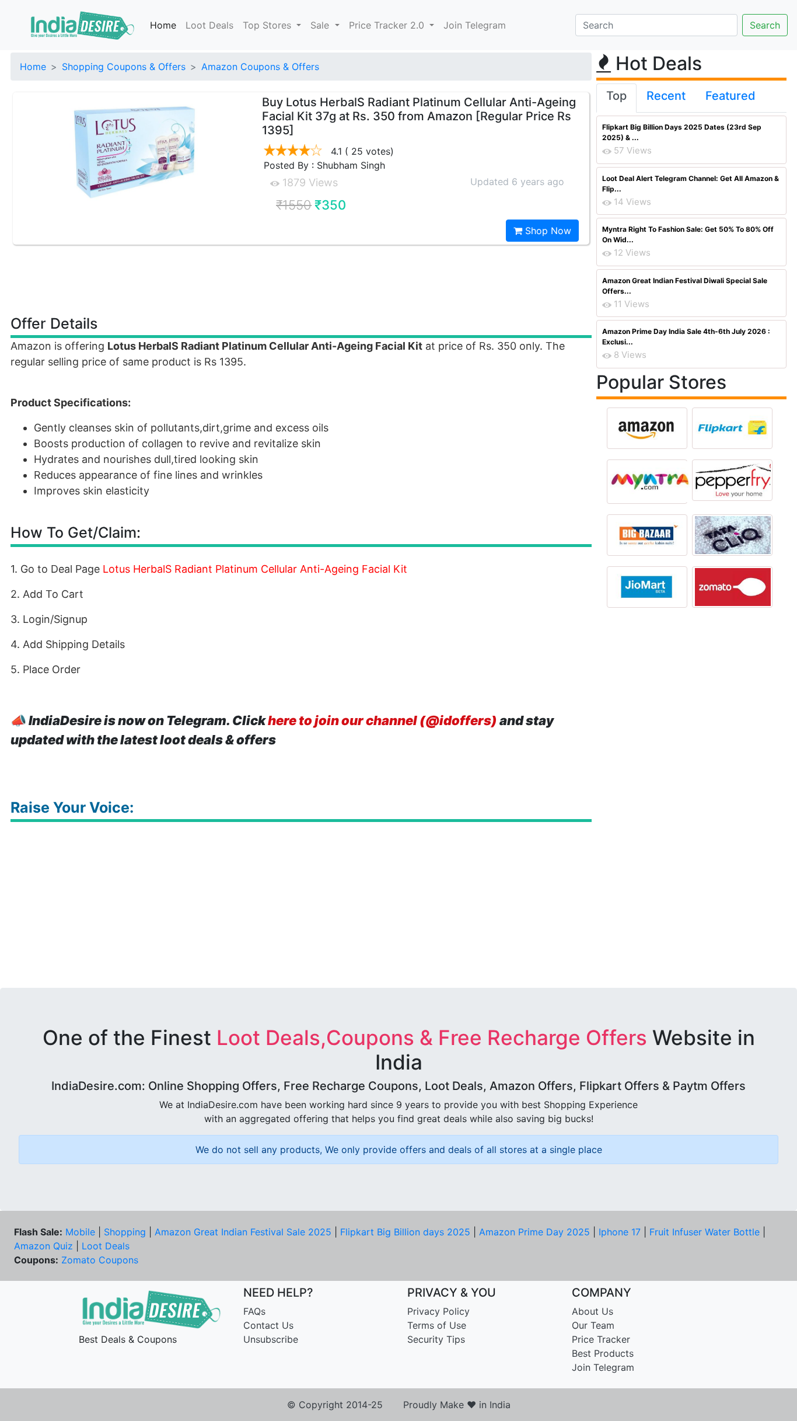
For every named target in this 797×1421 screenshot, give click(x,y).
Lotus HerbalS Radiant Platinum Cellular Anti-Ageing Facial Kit (255, 569)
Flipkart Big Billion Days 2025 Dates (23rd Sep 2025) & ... (681, 132)
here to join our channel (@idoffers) (382, 720)
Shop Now (546, 230)
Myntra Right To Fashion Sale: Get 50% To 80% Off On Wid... (688, 234)
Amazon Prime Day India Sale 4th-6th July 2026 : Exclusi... (686, 336)
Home (163, 25)
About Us (592, 1311)
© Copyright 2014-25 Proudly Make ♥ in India (399, 1404)
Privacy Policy (438, 1311)
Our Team (593, 1325)
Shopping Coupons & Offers (124, 66)
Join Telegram (474, 25)
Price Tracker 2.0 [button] (388, 25)
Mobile (80, 1232)
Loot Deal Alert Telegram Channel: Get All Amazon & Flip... (690, 183)
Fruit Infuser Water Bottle (704, 1232)
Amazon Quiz (43, 1246)
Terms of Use (436, 1325)
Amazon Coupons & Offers (260, 66)
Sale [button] (321, 25)
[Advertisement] (301, 279)
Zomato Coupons (99, 1260)
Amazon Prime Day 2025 (534, 1232)
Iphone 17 (620, 1232)
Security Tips (436, 1339)
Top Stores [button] (268, 25)
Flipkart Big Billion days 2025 (405, 1232)
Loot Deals (209, 25)
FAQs (254, 1311)
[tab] (616, 98)
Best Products (603, 1353)
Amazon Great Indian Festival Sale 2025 (243, 1232)
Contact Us (268, 1325)
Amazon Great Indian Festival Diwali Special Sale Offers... (684, 285)
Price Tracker (601, 1339)
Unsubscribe (270, 1339)
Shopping (125, 1232)
